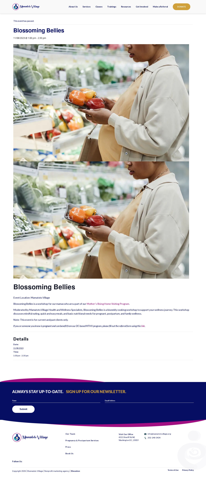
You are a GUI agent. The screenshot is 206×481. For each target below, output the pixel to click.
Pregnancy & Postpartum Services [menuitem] (82, 440)
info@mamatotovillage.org (159, 434)
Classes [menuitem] (98, 6)
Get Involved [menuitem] (142, 6)
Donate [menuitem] (181, 6)
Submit (23, 409)
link (143, 325)
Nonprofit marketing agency (56, 471)
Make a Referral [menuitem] (160, 6)
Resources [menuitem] (126, 6)
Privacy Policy (188, 470)
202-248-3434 (154, 438)
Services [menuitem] (87, 6)
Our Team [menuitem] (70, 434)
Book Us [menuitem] (69, 453)
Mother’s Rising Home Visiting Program (108, 303)
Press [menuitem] (68, 447)
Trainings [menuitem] (111, 6)
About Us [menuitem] (73, 6)
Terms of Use (173, 470)
